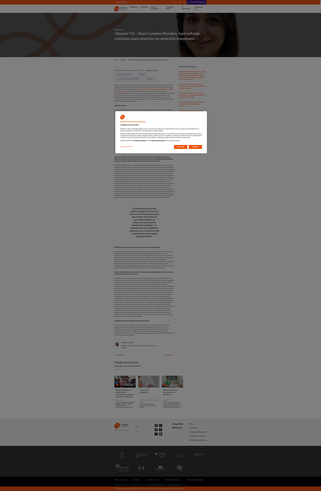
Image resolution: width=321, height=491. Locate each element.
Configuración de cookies (126, 146)
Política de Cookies (140, 140)
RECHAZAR (180, 147)
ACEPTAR (195, 147)
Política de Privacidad (158, 140)
